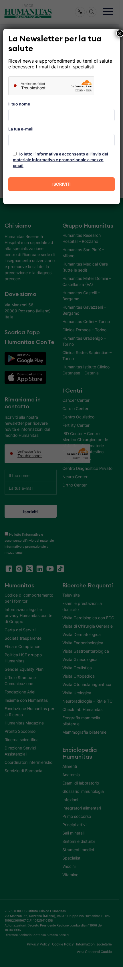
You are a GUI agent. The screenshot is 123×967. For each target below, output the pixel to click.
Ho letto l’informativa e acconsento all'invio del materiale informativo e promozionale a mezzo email (60, 159)
